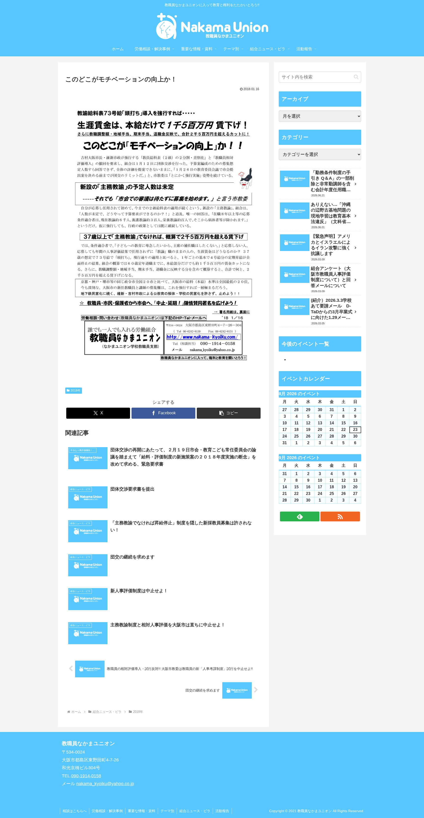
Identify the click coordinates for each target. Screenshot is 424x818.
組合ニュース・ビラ (194, 811)
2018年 (75, 390)
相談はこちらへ (75, 811)
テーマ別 (167, 811)
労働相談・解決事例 (107, 811)
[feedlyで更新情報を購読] (299, 516)
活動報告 (222, 811)
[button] (229, 413)
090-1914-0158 (86, 775)
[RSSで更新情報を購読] (340, 516)
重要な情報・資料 (141, 811)
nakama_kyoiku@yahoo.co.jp (105, 783)
